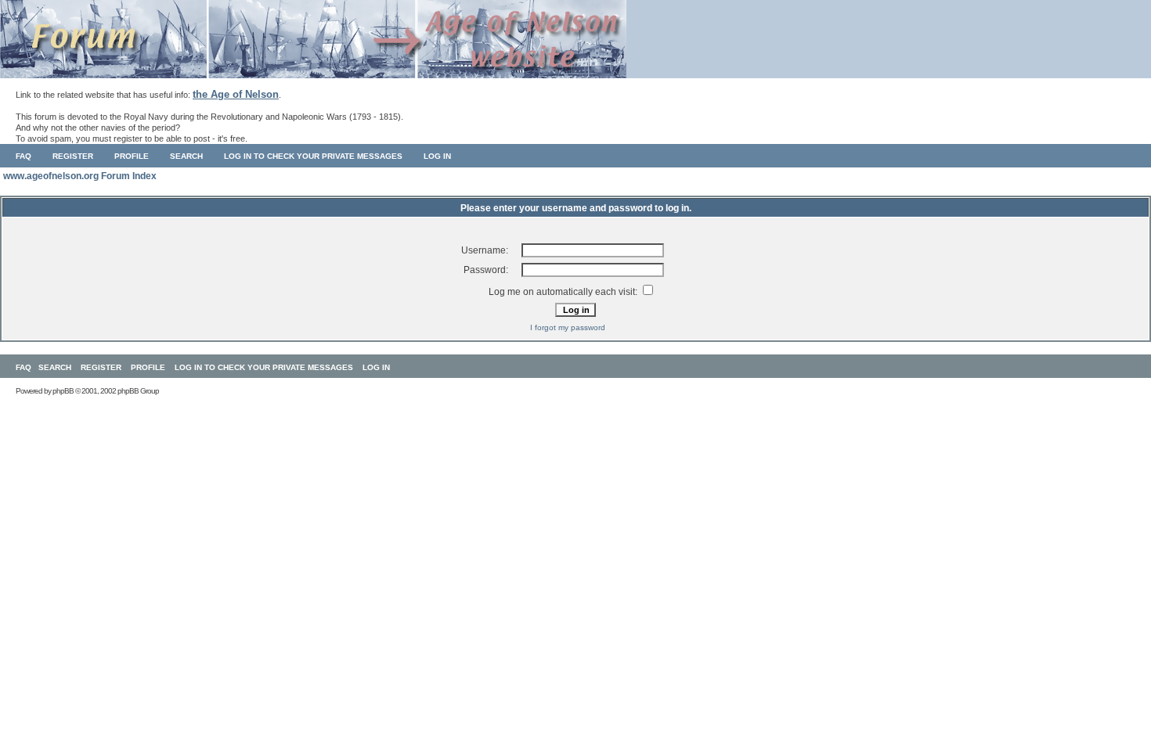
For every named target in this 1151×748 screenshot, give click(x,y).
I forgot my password (567, 327)
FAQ (23, 156)
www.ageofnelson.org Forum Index (80, 176)
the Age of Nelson (236, 94)
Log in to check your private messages (313, 156)
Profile (131, 156)
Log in (437, 156)
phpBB (63, 391)
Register (72, 156)
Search (186, 156)
